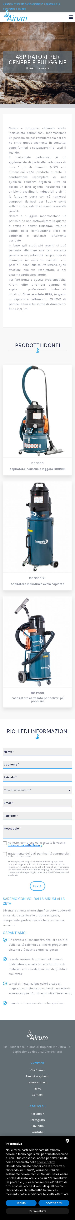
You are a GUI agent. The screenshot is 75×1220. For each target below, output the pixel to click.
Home (29, 68)
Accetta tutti (54, 1203)
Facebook (37, 1113)
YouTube (37, 1132)
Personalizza (37, 1211)
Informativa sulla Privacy (25, 845)
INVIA (37, 886)
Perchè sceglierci (37, 1076)
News (37, 1088)
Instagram (37, 1120)
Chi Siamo (37, 1070)
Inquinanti (43, 68)
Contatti (37, 1094)
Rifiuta (21, 1203)
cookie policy (46, 1162)
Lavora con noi (38, 1082)
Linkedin (38, 1126)
